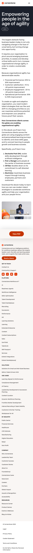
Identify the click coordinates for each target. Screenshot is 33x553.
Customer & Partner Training (11, 410)
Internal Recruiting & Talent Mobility (13, 406)
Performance (6, 314)
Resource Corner (7, 504)
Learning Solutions (8, 321)
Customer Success (8, 461)
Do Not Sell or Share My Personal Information (13, 549)
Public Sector (6, 420)
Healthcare (5, 428)
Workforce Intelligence (9, 292)
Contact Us (5, 267)
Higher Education (7, 438)
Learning (4, 324)
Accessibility (6, 497)
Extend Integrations (8, 357)
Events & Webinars (8, 511)
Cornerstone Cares (8, 475)
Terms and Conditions (10, 543)
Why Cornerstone (7, 454)
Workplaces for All (7, 413)
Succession (5, 310)
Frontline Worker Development (11, 403)
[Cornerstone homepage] (16, 245)
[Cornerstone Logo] (8, 3)
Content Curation (7, 396)
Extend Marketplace (8, 360)
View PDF (17, 234)
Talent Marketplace (8, 303)
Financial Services (7, 424)
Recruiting (5, 307)
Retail (3, 442)
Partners (4, 486)
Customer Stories (7, 465)
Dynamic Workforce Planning (11, 399)
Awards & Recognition (9, 493)
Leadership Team (7, 457)
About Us (5, 468)
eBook (5, 29)
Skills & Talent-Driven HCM (10, 372)
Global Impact (6, 490)
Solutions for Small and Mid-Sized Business (15, 369)
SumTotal (5, 342)
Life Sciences (6, 431)
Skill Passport (6, 350)
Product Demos (7, 507)
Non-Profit (5, 445)
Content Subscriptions (9, 335)
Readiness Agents (7, 289)
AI (2, 285)
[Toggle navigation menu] (28, 3)
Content (4, 332)
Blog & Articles (6, 514)
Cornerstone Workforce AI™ (10, 281)
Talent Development (8, 299)
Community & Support (9, 270)
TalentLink (5, 346)
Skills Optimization (8, 296)
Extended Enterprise (8, 328)
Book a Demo (9, 258)
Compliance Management (10, 383)
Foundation (5, 472)
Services (4, 353)
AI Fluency (5, 386)
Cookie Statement (8, 538)
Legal (4, 529)
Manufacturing (6, 435)
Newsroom (5, 479)
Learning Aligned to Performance (12, 379)
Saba (3, 339)
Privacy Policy (7, 534)
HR (3, 317)
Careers (4, 482)
